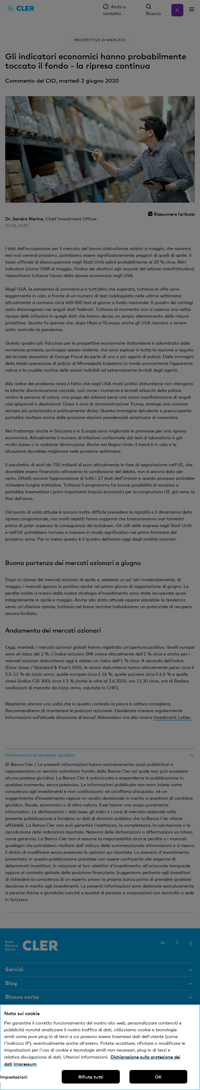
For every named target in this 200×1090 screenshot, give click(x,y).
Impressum (25, 1064)
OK (158, 1077)
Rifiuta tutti (90, 1077)
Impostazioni (13, 1077)
